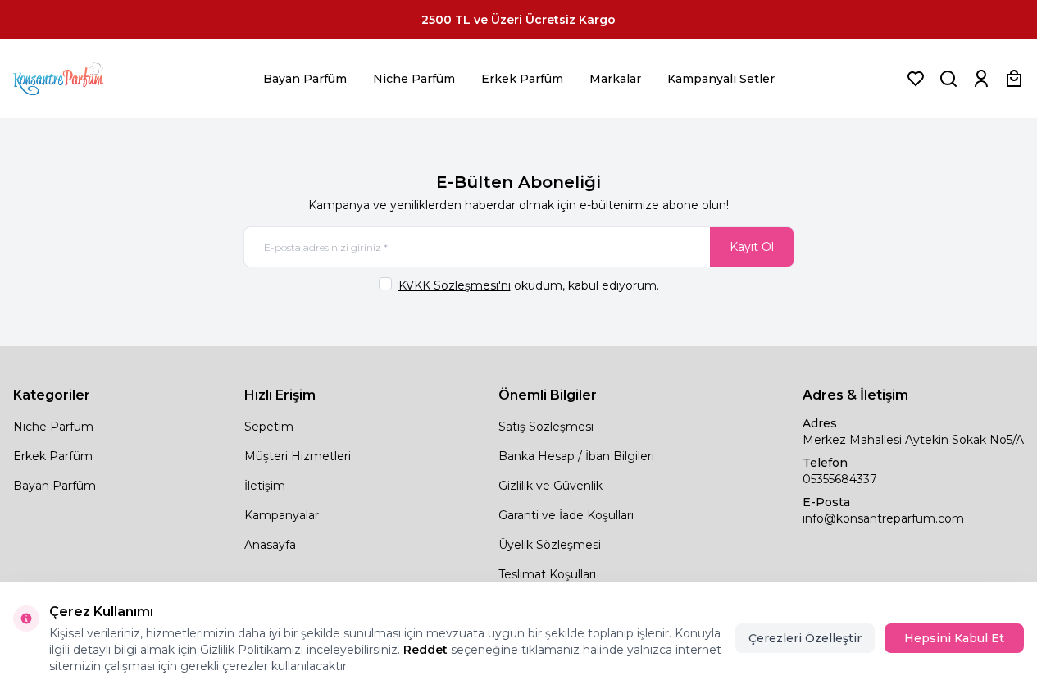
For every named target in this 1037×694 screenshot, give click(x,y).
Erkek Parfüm (522, 78)
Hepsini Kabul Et (954, 638)
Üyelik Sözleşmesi (549, 544)
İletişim (264, 485)
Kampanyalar (281, 515)
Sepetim (268, 426)
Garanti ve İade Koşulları (566, 515)
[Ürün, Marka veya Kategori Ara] (948, 79)
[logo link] (78, 78)
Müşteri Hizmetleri (297, 456)
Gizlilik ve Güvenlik (550, 485)
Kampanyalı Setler (721, 78)
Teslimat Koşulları (547, 574)
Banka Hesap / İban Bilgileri (576, 456)
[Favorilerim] (916, 79)
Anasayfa (270, 544)
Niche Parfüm (414, 78)
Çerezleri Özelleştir (805, 638)
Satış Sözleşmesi (546, 426)
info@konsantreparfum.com (883, 518)
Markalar (615, 78)
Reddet (425, 649)
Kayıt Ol (752, 247)
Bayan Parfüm (305, 78)
